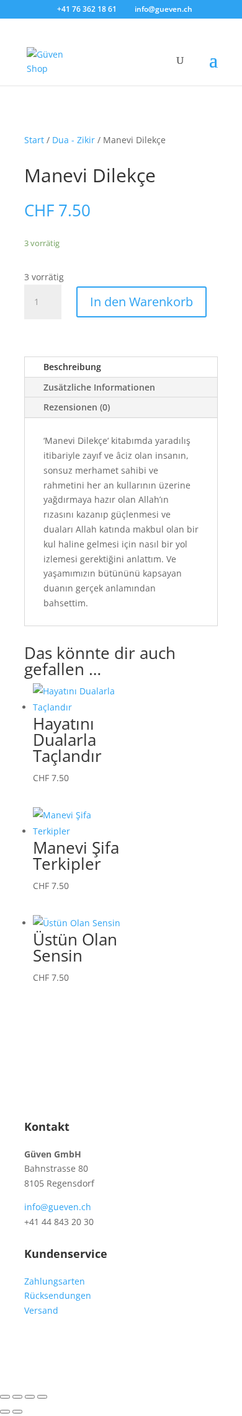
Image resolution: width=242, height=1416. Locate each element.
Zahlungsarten (54, 1281)
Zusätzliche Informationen (99, 387)
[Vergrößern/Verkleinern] (5, 1397)
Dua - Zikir (73, 140)
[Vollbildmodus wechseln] (17, 1397)
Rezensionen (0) (76, 407)
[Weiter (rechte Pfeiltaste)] (17, 1412)
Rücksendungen (57, 1295)
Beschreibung (72, 367)
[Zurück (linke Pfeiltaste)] (5, 1412)
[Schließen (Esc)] (42, 1397)
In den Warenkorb (141, 301)
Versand (41, 1310)
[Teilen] (30, 1397)
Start (34, 140)
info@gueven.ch (57, 1207)
